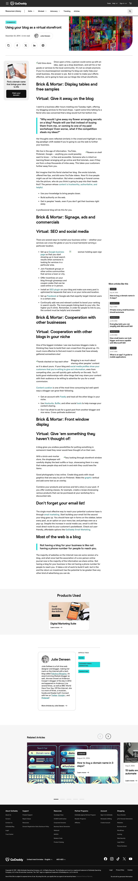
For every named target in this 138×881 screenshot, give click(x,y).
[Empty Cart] (130, 3)
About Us (8, 815)
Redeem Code (58, 838)
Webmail (56, 830)
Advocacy (54, 11)
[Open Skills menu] (34, 11)
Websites (120, 822)
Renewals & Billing (106, 819)
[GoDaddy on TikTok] (118, 860)
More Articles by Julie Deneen (53, 706)
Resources (26, 822)
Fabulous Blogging (59, 674)
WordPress (120, 830)
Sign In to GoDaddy (106, 815)
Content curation (44, 387)
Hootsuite (49, 403)
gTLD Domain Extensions (125, 819)
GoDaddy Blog (9, 826)
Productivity (115, 303)
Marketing (83, 671)
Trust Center (9, 834)
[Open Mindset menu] (46, 11)
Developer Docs (58, 815)
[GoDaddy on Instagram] (112, 860)
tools (79, 403)
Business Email (121, 826)
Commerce (11, 22)
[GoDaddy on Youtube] (131, 860)
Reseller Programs (80, 819)
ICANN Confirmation (60, 819)
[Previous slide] (100, 736)
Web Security (121, 838)
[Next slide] (108, 736)
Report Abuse (27, 819)
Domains (113, 289)
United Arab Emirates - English (38, 859)
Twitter (54, 695)
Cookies (130, 870)
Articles (77, 11)
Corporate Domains (60, 822)
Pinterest (45, 698)
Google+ (61, 695)
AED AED (60, 859)
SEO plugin (55, 289)
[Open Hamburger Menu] (6, 3)
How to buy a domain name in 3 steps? (95, 764)
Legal (7, 830)
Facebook (51, 296)
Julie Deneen (45, 36)
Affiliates (77, 822)
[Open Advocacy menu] (59, 11)
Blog (81, 658)
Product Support (27, 815)
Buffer (57, 403)
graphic (88, 477)
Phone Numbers (122, 846)
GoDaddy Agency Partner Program (85, 815)
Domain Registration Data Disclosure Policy (36, 826)
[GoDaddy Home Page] (14, 859)
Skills (30, 11)
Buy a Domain (121, 815)
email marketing (51, 514)
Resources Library (13, 11)
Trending (67, 11)
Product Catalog (59, 842)
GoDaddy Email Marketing (78, 529)
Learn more (81, 772)
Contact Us (8, 822)
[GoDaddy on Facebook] (105, 860)
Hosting (119, 834)
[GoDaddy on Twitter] (124, 860)
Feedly (63, 396)
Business (113, 348)
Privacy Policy (120, 870)
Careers (7, 819)
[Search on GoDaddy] (130, 11)
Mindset (41, 11)
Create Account (105, 822)
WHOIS (56, 834)
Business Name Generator (62, 826)
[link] (17, 45)
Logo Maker (121, 842)
